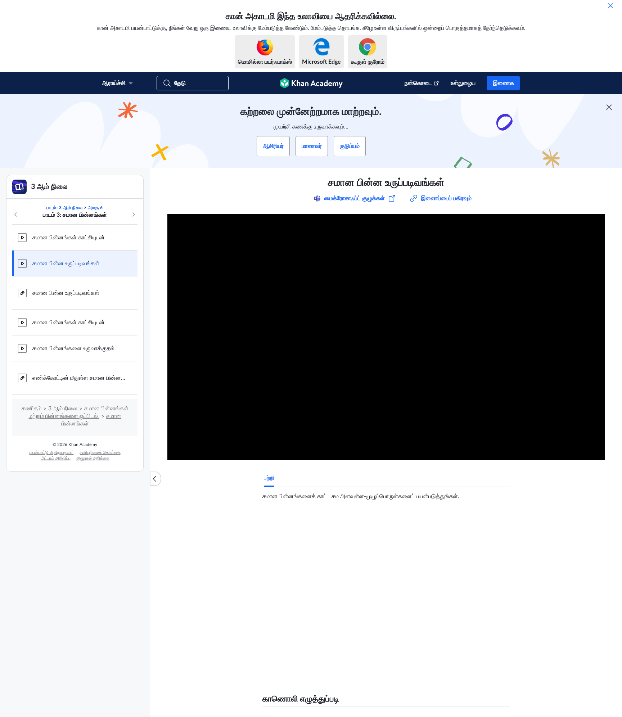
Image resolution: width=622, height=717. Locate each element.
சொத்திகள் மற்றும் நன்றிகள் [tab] (339, 524)
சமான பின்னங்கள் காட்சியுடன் (68, 237)
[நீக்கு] (610, 6)
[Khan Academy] (311, 83)
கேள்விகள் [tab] (284, 524)
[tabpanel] (386, 493)
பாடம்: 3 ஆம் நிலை (64, 208)
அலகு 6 (95, 208)
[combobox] (450, 609)
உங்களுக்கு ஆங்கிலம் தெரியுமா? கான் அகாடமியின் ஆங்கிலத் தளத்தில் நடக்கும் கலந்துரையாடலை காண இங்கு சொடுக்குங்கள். (371, 666)
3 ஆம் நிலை (62, 408)
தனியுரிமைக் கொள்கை (100, 452)
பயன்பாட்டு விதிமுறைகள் (52, 452)
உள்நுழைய (463, 83)
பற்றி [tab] (269, 478)
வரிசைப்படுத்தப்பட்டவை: (365, 609)
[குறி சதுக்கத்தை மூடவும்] (609, 107)
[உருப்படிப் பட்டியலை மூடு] (155, 479)
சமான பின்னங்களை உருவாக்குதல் (73, 348)
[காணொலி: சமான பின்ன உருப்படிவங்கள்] (386, 337)
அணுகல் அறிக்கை (92, 458)
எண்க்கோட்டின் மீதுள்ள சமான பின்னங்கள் (79, 378)
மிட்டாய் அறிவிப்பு (56, 458)
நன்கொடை (418, 83)
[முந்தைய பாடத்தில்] (16, 214)
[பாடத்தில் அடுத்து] (133, 214)
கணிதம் (31, 408)
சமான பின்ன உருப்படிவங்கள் (65, 263)
